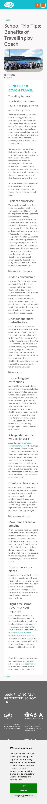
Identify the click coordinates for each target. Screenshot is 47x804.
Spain (20, 633)
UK (35, 630)
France (14, 633)
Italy (29, 636)
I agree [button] (23, 786)
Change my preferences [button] (23, 796)
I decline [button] (23, 791)
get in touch (30, 664)
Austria (20, 636)
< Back (7, 20)
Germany (12, 636)
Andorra (27, 633)
